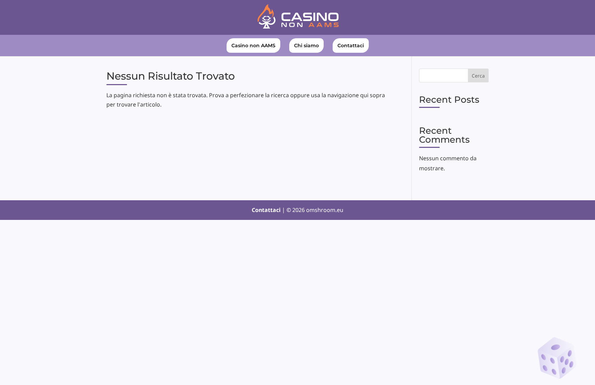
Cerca (478, 75)
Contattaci (350, 45)
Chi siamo (306, 45)
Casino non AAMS (253, 45)
